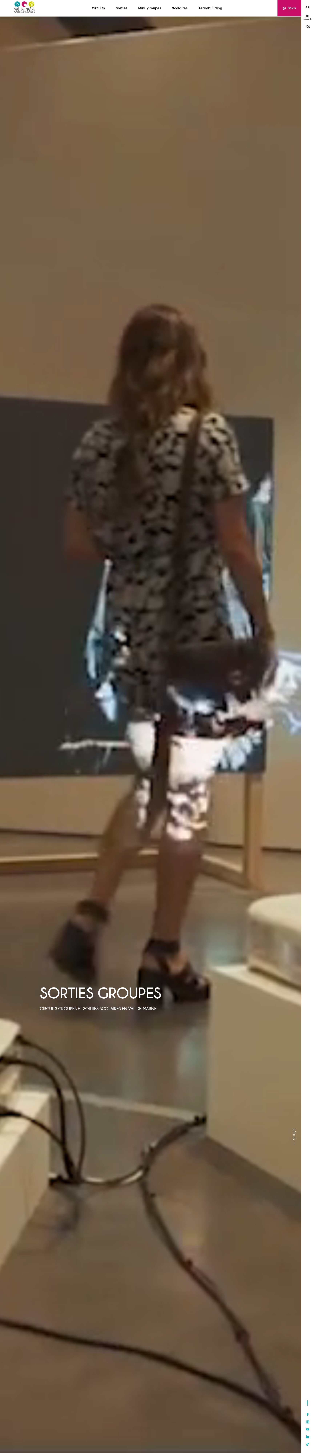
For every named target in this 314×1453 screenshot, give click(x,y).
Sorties (121, 8)
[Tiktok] (307, 1444)
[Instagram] (307, 1422)
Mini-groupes (149, 8)
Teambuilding (210, 8)
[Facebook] (307, 1414)
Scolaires (180, 8)
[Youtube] (307, 1429)
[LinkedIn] (307, 1436)
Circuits (98, 8)
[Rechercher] (307, 8)
